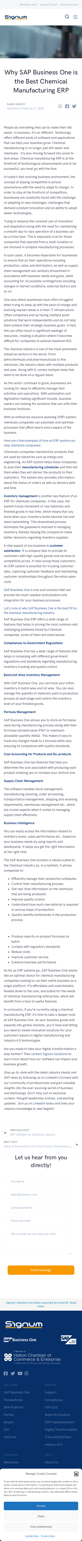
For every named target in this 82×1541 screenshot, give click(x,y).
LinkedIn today (43, 1103)
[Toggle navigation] (75, 17)
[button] (76, 1474)
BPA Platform (13, 1407)
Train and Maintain (58, 1437)
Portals (9, 1415)
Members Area (28, 4)
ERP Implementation (59, 1422)
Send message (41, 1270)
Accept (41, 1506)
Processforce (13, 1400)
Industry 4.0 (53, 1444)
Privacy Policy (48, 1536)
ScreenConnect (69, 4)
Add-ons (10, 1437)
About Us (51, 1462)
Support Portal (48, 4)
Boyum (9, 1422)
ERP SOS (51, 1407)
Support (51, 1392)
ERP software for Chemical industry (32, 1134)
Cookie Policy (32, 1536)
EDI (6, 1429)
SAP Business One (17, 590)
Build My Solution (57, 1415)
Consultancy (54, 1400)
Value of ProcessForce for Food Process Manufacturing (38, 1146)
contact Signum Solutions (49, 1054)
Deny (41, 1516)
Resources (11, 1462)
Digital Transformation (61, 1429)
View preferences (41, 1526)
